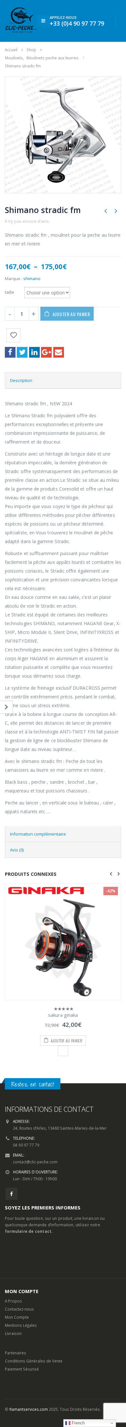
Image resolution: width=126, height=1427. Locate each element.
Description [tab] (21, 380)
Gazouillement (22, 352)
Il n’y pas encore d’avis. (27, 221)
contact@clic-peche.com (35, 1161)
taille (9, 291)
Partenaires (15, 1352)
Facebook (10, 352)
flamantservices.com (28, 1409)
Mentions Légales (21, 1325)
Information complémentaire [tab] (38, 834)
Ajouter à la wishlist (63, 1051)
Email (58, 352)
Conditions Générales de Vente (33, 1360)
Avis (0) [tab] (17, 850)
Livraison (13, 1333)
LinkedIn (34, 352)
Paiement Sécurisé (22, 1369)
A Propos (13, 1300)
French (77, 1423)
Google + (46, 352)
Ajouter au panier (71, 314)
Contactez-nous (19, 1309)
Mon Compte (17, 1317)
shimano (31, 278)
